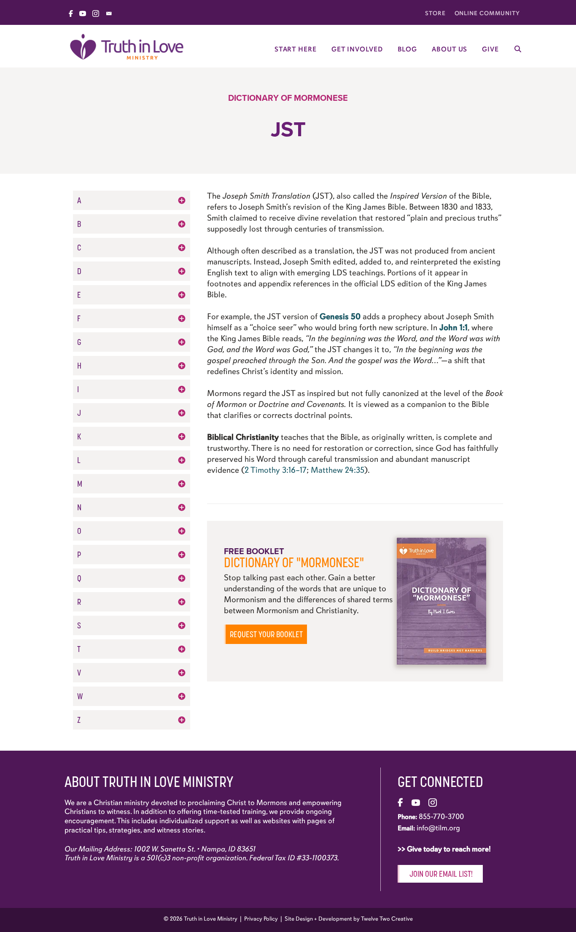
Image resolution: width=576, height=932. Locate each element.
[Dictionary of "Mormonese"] (441, 600)
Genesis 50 (340, 316)
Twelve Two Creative (387, 918)
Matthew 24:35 (337, 470)
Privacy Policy (261, 918)
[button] (131, 200)
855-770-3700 (441, 816)
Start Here (296, 49)
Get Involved (357, 49)
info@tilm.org (438, 827)
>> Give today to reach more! (445, 849)
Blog (407, 49)
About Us (449, 49)
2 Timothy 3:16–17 (276, 470)
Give (490, 49)
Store (435, 13)
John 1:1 (453, 327)
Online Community (487, 13)
